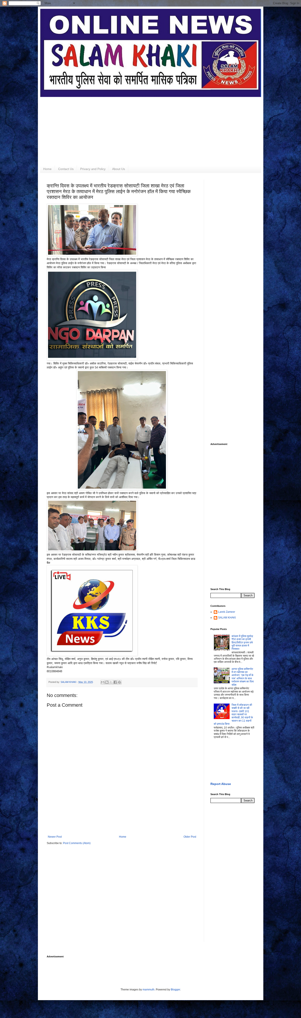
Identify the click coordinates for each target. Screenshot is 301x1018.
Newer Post (55, 836)
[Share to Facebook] (115, 682)
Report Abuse (220, 784)
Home (47, 169)
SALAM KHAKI (227, 617)
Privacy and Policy (93, 169)
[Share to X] (111, 682)
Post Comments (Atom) (77, 843)
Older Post (190, 836)
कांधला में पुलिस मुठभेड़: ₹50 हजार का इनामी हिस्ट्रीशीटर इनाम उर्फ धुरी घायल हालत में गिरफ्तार (242, 642)
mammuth (148, 989)
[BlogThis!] (107, 682)
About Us (118, 169)
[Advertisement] (151, 128)
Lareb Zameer (226, 611)
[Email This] (102, 682)
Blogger (175, 989)
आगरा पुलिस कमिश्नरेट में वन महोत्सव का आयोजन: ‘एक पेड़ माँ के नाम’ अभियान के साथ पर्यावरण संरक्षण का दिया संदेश (243, 676)
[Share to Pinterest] (119, 682)
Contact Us (66, 169)
